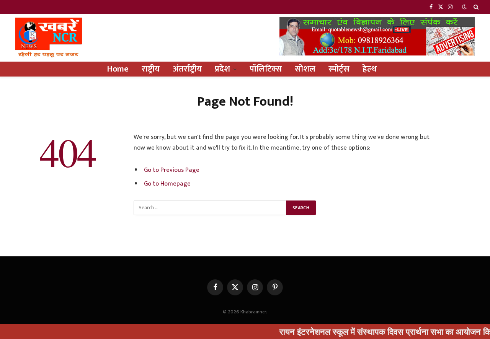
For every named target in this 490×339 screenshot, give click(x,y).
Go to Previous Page (171, 170)
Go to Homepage (167, 183)
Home (118, 69)
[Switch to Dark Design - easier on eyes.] (464, 7)
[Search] (475, 7)
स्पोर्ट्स (339, 69)
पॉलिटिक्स (266, 69)
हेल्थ (370, 69)
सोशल (305, 69)
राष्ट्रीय (151, 69)
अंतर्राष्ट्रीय (187, 69)
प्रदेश (222, 69)
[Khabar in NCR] (48, 38)
